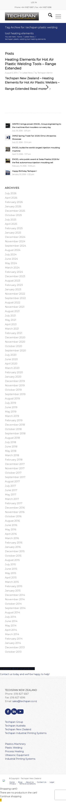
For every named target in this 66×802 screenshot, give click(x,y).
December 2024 (15, 236)
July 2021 (10, 315)
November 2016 (15, 512)
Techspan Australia (15, 725)
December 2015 (15, 551)
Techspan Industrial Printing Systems (25, 733)
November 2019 (15, 385)
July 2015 (10, 564)
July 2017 (10, 485)
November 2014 (15, 599)
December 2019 (15, 381)
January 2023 (13, 289)
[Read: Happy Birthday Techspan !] (8, 173)
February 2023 (14, 285)
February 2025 (14, 228)
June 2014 (11, 621)
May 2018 (10, 450)
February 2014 (13, 638)
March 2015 (12, 581)
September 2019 (15, 394)
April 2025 (11, 223)
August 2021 (12, 311)
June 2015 (11, 568)
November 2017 (15, 468)
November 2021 (15, 306)
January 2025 (13, 232)
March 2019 (12, 415)
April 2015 (11, 577)
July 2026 (10, 193)
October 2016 (13, 516)
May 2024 (11, 263)
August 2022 (12, 302)
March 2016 (12, 538)
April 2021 (11, 324)
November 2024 (15, 241)
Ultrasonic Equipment (17, 755)
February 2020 (14, 372)
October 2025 (13, 215)
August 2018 (12, 437)
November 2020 (15, 341)
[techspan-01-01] (27, 16)
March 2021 (12, 328)
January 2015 (13, 590)
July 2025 (10, 219)
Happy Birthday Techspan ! (24, 171)
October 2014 (13, 603)
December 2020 (15, 337)
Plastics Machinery (15, 743)
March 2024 (12, 267)
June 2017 (11, 490)
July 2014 (10, 616)
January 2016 (13, 546)
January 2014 (13, 643)
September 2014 (15, 608)
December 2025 (15, 210)
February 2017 (13, 503)
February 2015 (13, 586)
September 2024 (15, 245)
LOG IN (34, 2)
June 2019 (11, 407)
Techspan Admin (45, 73)
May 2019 (10, 411)
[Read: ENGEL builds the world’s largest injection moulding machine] (8, 149)
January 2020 (13, 376)
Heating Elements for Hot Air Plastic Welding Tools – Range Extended (30, 63)
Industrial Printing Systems (20, 758)
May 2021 (10, 319)
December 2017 (15, 464)
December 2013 (15, 647)
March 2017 (12, 498)
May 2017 (10, 494)
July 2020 (10, 354)
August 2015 (12, 560)
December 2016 (15, 507)
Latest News (27, 73)
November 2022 (15, 293)
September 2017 (15, 477)
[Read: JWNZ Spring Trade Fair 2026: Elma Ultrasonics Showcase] (8, 137)
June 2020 (11, 359)
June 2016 (11, 525)
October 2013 (13, 651)
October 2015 (13, 555)
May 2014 (10, 625)
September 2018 (15, 433)
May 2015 (10, 573)
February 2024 (14, 271)
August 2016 (12, 520)
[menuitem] (33, 2)
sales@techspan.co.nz (24, 701)
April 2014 (11, 629)
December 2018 (15, 424)
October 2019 (13, 389)
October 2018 (13, 429)
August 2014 (12, 612)
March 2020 (12, 367)
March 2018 (12, 455)
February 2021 (13, 333)
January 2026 (13, 206)
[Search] (48, 16)
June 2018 (11, 446)
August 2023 (12, 280)
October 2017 (13, 472)
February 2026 (14, 202)
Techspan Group (14, 722)
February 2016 (13, 542)
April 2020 (11, 363)
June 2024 (11, 258)
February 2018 (13, 459)
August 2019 (12, 398)
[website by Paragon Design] (4, 781)
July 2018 (10, 442)
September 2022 (15, 298)
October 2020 (13, 346)
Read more (38, 89)
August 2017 (12, 481)
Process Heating (14, 751)
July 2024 (10, 254)
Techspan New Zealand (18, 729)
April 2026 (11, 197)
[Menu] (56, 16)
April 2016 (11, 533)
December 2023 (15, 276)
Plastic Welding (13, 747)
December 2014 (15, 594)
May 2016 (10, 529)
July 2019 (10, 402)
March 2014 (12, 634)
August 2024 (12, 250)
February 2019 (13, 420)
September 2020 (15, 350)
